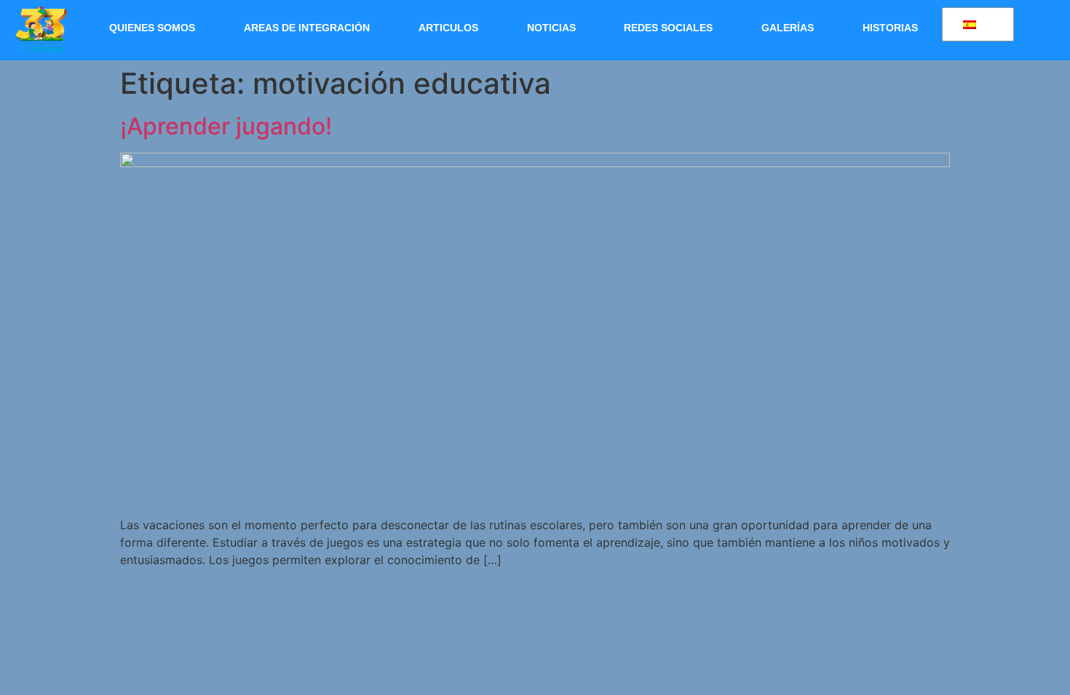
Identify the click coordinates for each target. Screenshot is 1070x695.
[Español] (975, 25)
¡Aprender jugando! (226, 126)
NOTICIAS (551, 27)
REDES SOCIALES (668, 27)
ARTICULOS (448, 27)
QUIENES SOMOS (152, 27)
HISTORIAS (890, 27)
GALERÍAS (787, 27)
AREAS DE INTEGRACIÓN (307, 27)
